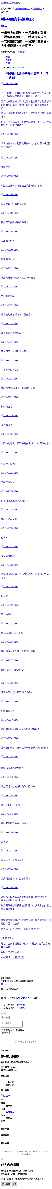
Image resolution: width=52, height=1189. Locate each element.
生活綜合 (22, 52)
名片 (8, 63)
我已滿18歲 (6, 1184)
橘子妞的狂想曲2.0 (17, 19)
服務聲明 (27, 1154)
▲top (3, 1012)
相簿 (8, 57)
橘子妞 (4, 984)
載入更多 (5, 1017)
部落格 (9, 60)
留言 (23, 998)
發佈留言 (5, 1033)
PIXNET (12, 1152)
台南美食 (21, 1008)
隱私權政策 (45, 1152)
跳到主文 (5, 26)
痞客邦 (17, 998)
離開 (14, 1184)
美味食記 (21, 1005)
